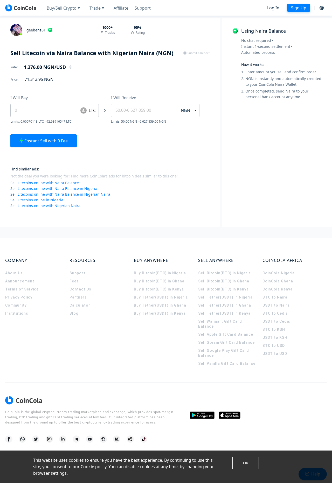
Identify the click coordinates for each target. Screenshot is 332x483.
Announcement (19, 281)
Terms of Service (22, 289)
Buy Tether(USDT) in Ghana (160, 305)
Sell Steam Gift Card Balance (226, 342)
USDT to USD (274, 354)
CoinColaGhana (277, 281)
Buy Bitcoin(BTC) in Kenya (159, 289)
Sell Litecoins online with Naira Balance (44, 182)
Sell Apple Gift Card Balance (225, 334)
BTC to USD (273, 345)
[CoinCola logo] (20, 8)
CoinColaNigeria (278, 273)
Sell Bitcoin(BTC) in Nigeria (224, 273)
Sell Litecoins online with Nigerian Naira (45, 205)
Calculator (80, 305)
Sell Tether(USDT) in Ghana (224, 305)
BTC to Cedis (275, 313)
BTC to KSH (273, 329)
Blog (74, 313)
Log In (273, 8)
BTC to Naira (274, 297)
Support (77, 273)
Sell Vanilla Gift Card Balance (226, 363)
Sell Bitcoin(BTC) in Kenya (223, 289)
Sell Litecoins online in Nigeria (36, 199)
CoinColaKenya (277, 289)
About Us (14, 273)
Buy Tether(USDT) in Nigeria (161, 297)
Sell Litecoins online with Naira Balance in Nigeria (53, 188)
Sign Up (298, 8)
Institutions (16, 313)
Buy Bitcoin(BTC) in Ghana (159, 281)
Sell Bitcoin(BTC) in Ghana (223, 281)
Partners (78, 297)
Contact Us (80, 289)
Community (16, 305)
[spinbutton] (142, 110)
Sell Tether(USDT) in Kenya (224, 313)
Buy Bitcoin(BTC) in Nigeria (160, 273)
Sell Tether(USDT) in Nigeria (225, 297)
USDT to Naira (276, 305)
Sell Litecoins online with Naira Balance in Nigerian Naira (60, 194)
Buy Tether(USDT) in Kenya (160, 313)
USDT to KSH (274, 337)
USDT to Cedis (276, 321)
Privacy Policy (18, 297)
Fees (74, 281)
